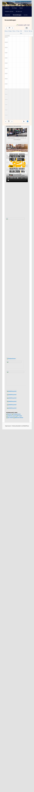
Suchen (26, 15)
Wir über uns (19, 11)
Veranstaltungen (17, 15)
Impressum (8, 426)
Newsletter (7, 15)
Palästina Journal (9, 11)
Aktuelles (7, 8)
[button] (24, 121)
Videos (21, 8)
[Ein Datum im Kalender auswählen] (9, 28)
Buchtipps (14, 8)
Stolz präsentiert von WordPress (20, 426)
